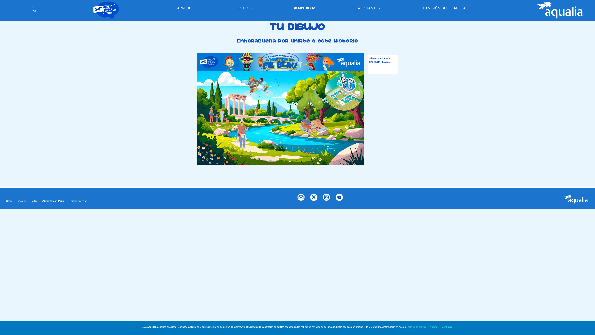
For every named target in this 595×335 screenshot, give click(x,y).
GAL (34, 11)
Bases (9, 201)
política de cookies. (417, 327)
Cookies (21, 201)
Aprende (185, 8)
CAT (34, 7)
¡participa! (304, 8)
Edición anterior (78, 201)
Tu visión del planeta (444, 8)
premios (244, 8)
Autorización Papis (53, 201)
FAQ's (34, 201)
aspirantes (369, 8)
